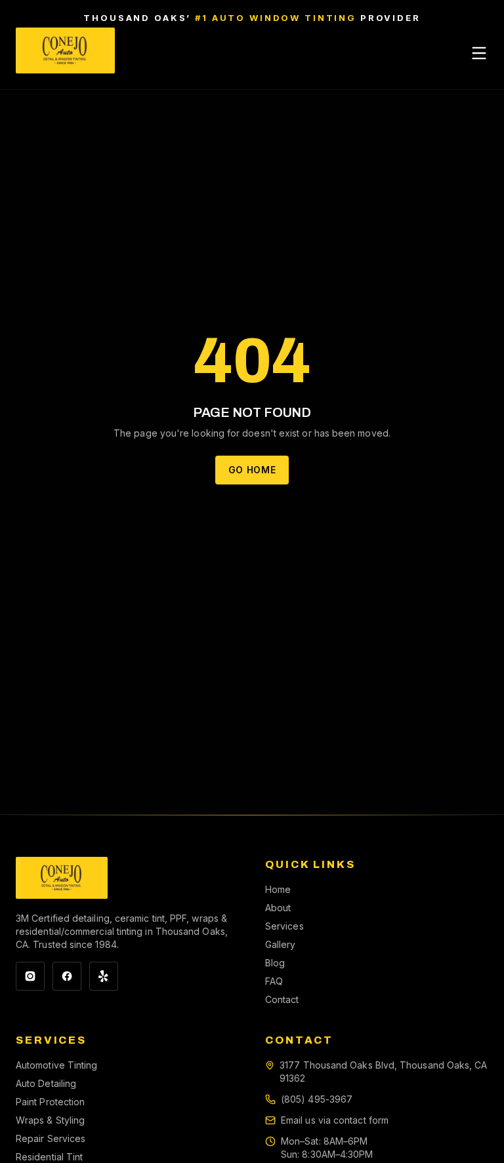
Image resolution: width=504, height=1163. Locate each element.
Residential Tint (49, 1156)
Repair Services (50, 1138)
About (278, 907)
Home (278, 889)
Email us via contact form (334, 1120)
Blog (275, 962)
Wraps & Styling (50, 1120)
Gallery (280, 944)
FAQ (274, 981)
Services (284, 926)
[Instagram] (30, 976)
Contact (282, 999)
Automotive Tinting (56, 1065)
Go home (252, 469)
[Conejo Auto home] (62, 878)
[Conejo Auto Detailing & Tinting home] (65, 53)
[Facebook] (66, 976)
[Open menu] (479, 53)
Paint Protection (50, 1101)
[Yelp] (103, 976)
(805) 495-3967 (316, 1099)
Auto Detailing (46, 1083)
